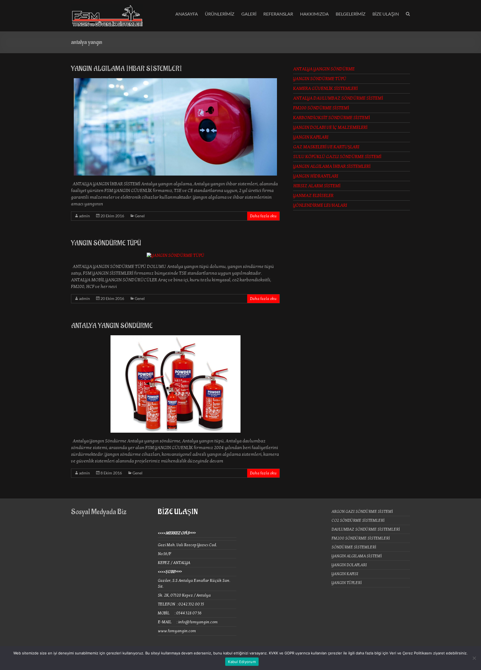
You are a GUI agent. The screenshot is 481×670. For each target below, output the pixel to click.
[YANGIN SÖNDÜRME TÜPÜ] (175, 255)
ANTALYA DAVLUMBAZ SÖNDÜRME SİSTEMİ (338, 98)
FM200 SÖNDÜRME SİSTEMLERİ (361, 538)
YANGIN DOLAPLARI (349, 565)
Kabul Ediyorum (242, 661)
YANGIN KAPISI (345, 574)
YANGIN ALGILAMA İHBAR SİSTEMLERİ (126, 68)
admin (84, 215)
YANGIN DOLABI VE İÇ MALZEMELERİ (330, 127)
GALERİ (248, 13)
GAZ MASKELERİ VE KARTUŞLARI (326, 147)
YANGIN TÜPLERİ (347, 582)
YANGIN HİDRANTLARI (315, 176)
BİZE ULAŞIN (385, 13)
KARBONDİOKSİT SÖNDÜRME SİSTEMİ (331, 117)
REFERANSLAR (278, 13)
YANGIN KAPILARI (310, 137)
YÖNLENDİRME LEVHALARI (320, 205)
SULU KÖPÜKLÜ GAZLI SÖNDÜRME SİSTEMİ (337, 156)
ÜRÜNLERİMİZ (219, 13)
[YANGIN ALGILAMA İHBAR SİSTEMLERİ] (175, 81)
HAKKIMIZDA (314, 13)
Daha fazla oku (263, 216)
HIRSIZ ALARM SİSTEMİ (316, 186)
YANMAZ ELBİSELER (313, 195)
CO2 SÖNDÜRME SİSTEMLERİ (358, 520)
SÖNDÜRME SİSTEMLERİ (354, 547)
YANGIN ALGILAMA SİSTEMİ (357, 556)
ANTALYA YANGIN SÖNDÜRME (112, 325)
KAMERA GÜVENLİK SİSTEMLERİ (325, 88)
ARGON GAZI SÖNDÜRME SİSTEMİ (362, 511)
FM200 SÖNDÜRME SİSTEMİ (321, 108)
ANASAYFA (186, 13)
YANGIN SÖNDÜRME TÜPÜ (106, 243)
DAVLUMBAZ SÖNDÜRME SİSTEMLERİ (366, 529)
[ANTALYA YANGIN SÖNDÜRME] (175, 338)
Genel (140, 215)
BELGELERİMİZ (350, 13)
